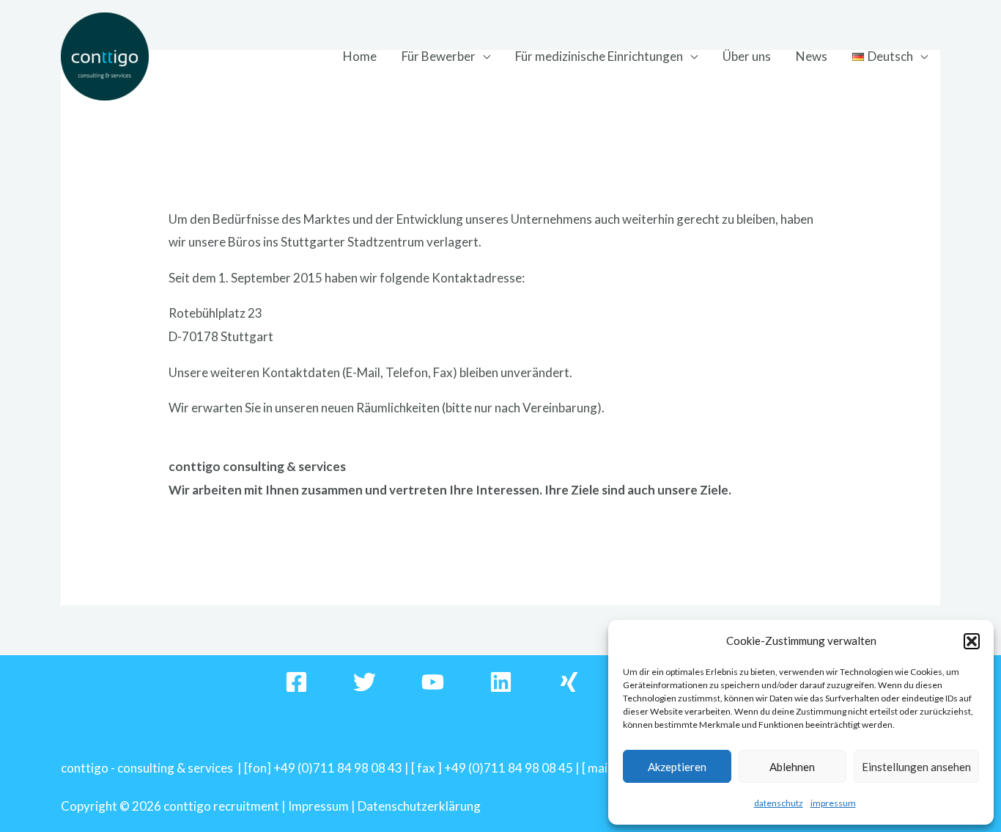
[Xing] (569, 682)
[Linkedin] (501, 682)
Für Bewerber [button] (439, 56)
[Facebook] (296, 682)
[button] (971, 641)
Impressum (318, 806)
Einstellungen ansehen (916, 766)
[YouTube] (432, 682)
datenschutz (778, 803)
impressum (833, 803)
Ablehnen (792, 766)
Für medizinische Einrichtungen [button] (599, 56)
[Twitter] (364, 682)
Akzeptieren (677, 766)
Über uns (747, 56)
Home (360, 56)
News (811, 56)
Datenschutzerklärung (419, 806)
